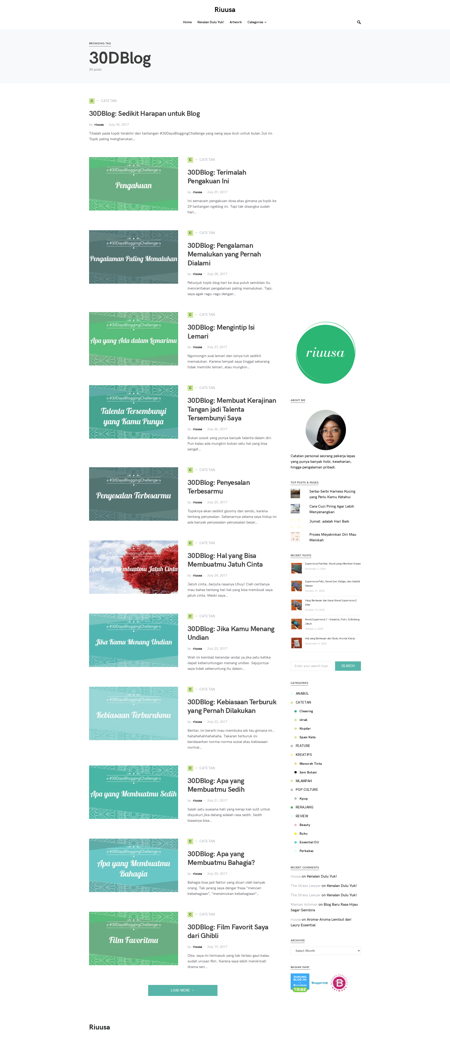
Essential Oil (309, 842)
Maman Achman (304, 904)
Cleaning (306, 711)
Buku (304, 834)
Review (302, 816)
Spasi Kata (308, 737)
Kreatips (304, 755)
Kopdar (305, 729)
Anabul (302, 694)
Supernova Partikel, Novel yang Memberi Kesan (333, 563)
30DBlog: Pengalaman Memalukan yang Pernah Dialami (224, 254)
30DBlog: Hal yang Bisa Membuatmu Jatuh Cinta (225, 560)
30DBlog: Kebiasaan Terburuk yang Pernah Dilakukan (232, 706)
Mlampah (304, 781)
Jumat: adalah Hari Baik (329, 521)
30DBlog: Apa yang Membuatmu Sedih (216, 785)
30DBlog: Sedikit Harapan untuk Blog (144, 113)
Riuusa (225, 10)
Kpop (304, 799)
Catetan (303, 703)
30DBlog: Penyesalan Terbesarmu (219, 487)
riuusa (99, 125)
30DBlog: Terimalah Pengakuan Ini (217, 177)
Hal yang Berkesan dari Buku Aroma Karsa (330, 638)
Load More (180, 990)
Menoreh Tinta (311, 764)
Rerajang (304, 807)
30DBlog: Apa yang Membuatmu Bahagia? (221, 858)
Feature (303, 746)
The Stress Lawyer (306, 886)
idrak (304, 720)
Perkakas (307, 851)
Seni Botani (308, 772)
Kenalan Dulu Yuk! (322, 876)
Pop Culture (307, 790)
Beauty (305, 825)
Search (348, 666)
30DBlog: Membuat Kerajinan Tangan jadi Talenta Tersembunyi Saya (232, 409)
